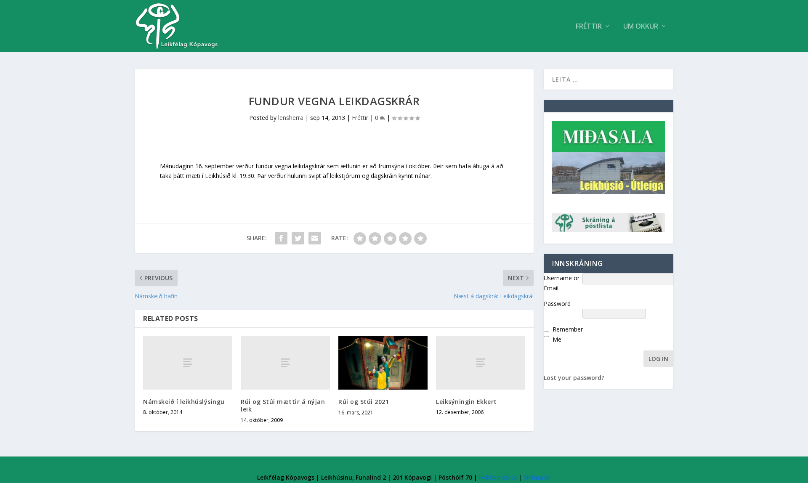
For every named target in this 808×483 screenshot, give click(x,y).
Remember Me (568, 334)
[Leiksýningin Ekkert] (480, 363)
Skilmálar (537, 477)
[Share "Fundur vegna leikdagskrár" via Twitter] (298, 238)
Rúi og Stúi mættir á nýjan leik (283, 405)
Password (557, 304)
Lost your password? (574, 378)
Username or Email (561, 283)
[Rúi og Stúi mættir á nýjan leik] (285, 363)
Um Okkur (640, 27)
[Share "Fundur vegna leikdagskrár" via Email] (314, 238)
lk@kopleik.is (498, 477)
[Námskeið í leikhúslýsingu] (187, 363)
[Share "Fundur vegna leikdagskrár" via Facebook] (281, 238)
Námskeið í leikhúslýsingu (184, 402)
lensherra (290, 118)
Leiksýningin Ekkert (466, 402)
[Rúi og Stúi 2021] (383, 363)
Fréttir (589, 27)
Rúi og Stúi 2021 (363, 402)
